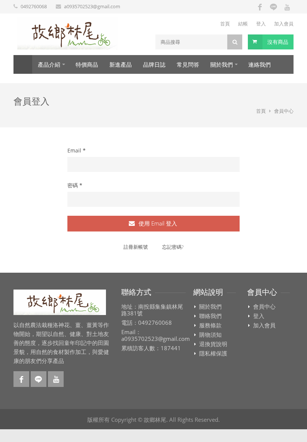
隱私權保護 (213, 353)
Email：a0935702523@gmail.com (155, 335)
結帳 (243, 23)
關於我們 (221, 64)
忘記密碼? (172, 246)
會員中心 (264, 306)
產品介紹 (49, 64)
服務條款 (210, 325)
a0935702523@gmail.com (92, 6)
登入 (261, 23)
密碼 (74, 185)
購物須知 (210, 335)
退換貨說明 (213, 344)
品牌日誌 (154, 64)
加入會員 (284, 23)
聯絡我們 (210, 316)
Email (76, 150)
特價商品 (87, 64)
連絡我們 (259, 64)
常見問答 (188, 64)
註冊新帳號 (136, 246)
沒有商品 (277, 41)
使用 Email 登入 (157, 223)
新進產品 (120, 64)
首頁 (225, 23)
